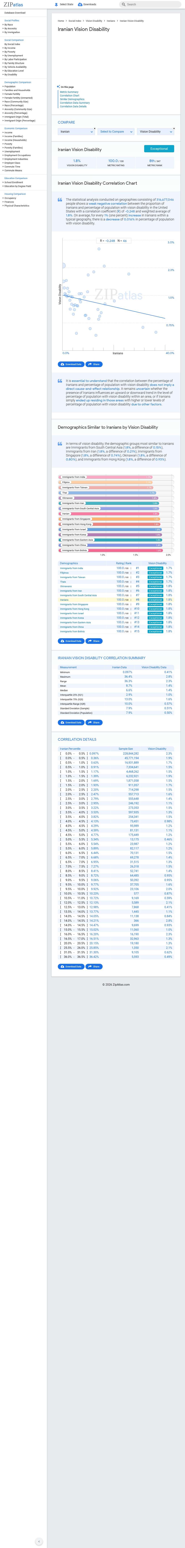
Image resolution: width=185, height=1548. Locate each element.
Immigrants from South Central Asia (78, 595)
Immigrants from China (72, 627)
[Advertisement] (86, 58)
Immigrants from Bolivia (72, 631)
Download (166, 234)
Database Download (15, 12)
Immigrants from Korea (72, 618)
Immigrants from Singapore (74, 604)
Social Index (75, 21)
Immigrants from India (71, 568)
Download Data (73, 364)
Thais (63, 581)
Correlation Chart (69, 95)
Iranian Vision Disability (132, 21)
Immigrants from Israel (72, 613)
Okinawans (66, 586)
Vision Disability (94, 21)
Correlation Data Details (73, 106)
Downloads (89, 4)
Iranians (111, 21)
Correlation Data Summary (75, 102)
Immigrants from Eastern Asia (75, 622)
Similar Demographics (72, 99)
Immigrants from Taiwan (72, 577)
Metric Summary (69, 92)
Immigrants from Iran (71, 590)
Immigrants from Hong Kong (74, 609)
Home (61, 21)
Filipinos (64, 572)
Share (96, 364)
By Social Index (12, 44)
